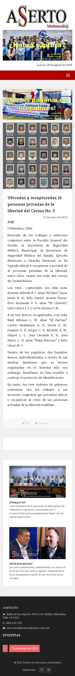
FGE (27, 423)
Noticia (43, 423)
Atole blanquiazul (21, 563)
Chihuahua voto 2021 (24, 648)
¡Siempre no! (17, 502)
